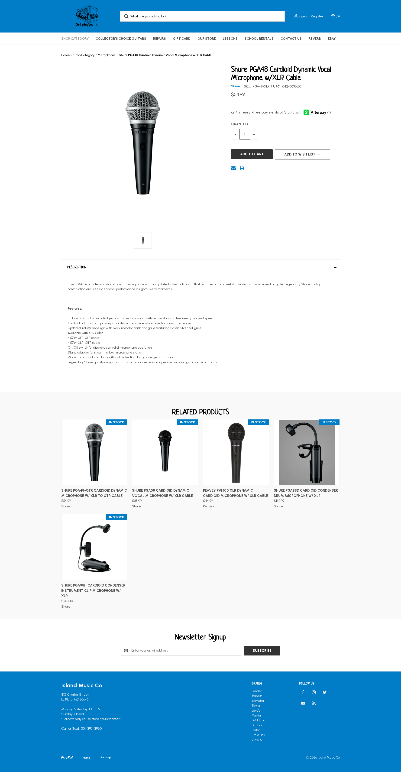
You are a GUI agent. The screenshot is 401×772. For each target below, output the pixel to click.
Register (317, 16)
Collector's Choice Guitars (121, 39)
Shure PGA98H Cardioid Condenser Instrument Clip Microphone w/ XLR (93, 590)
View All (257, 740)
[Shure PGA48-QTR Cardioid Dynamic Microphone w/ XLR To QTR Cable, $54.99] (94, 452)
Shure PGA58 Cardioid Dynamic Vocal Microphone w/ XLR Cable (162, 493)
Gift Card (182, 39)
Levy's (256, 711)
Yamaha (258, 701)
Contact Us (291, 39)
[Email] (233, 168)
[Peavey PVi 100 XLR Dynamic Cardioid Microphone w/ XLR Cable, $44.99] (236, 452)
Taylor (256, 706)
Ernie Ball (258, 735)
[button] (200, 267)
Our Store (206, 39)
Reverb (315, 39)
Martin (256, 715)
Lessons (230, 39)
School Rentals (259, 39)
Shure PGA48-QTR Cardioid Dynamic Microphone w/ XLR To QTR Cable (94, 493)
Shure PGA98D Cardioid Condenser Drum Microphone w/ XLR (306, 493)
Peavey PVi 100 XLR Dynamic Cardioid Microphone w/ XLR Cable (235, 493)
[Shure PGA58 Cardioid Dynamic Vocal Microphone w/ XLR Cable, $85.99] (165, 452)
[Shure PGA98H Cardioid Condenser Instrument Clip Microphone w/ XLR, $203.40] (94, 547)
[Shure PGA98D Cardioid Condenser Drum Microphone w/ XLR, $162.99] (307, 452)
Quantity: (240, 124)
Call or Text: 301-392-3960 (81, 729)
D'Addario (258, 720)
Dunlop (257, 725)
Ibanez (257, 696)
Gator (256, 730)
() (337, 16)
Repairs (159, 39)
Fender (257, 691)
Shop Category (75, 39)
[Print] (242, 168)
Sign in (303, 16)
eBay (332, 39)
